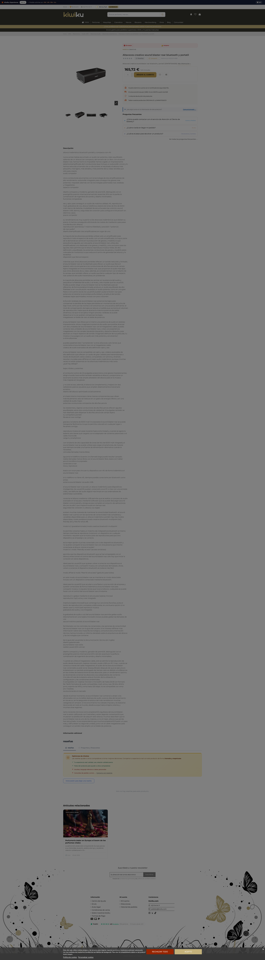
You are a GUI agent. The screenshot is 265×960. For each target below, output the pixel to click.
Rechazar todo (160, 952)
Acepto (188, 952)
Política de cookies (70, 957)
